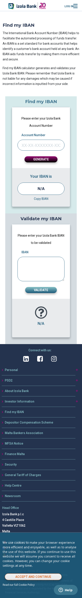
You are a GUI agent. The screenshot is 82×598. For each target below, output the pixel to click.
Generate (41, 159)
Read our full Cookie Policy (19, 585)
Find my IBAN (14, 412)
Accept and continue (33, 577)
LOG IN (69, 6)
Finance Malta (15, 454)
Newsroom (13, 496)
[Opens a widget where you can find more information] (66, 590)
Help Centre (13, 485)
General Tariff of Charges (23, 475)
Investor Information (19, 401)
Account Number (33, 135)
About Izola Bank (17, 391)
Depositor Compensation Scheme (29, 422)
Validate (41, 290)
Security (11, 464)
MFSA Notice (14, 443)
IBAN (24, 252)
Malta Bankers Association (24, 433)
